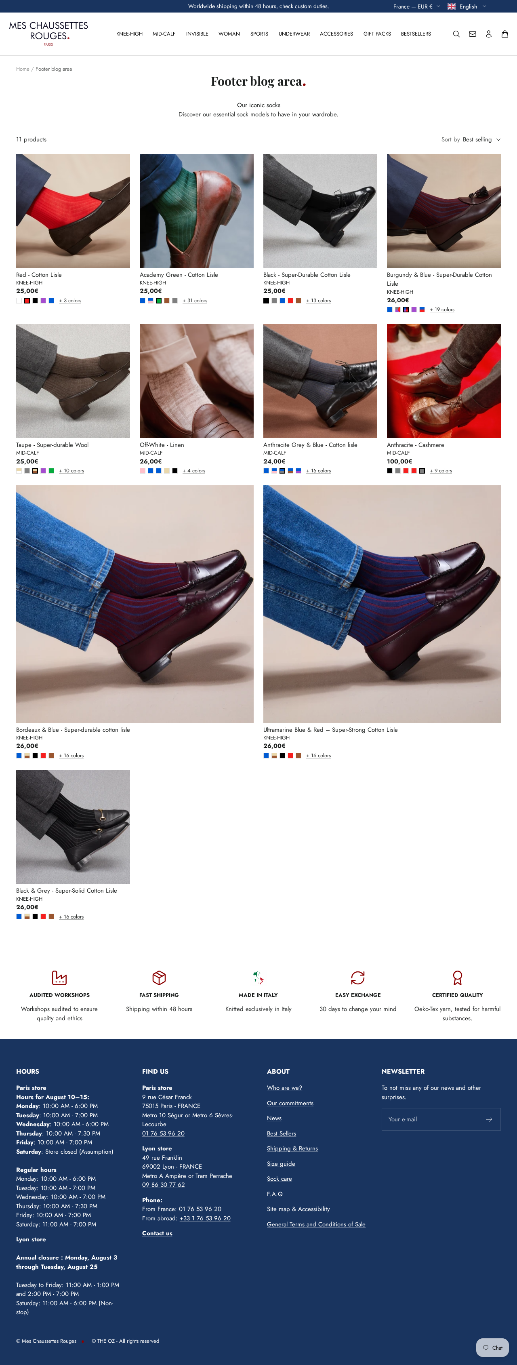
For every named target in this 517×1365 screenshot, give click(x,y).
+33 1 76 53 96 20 (205, 1218)
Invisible (197, 34)
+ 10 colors (60, 470)
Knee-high (129, 34)
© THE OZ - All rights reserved (125, 1341)
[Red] (27, 300)
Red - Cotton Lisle (39, 274)
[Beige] (167, 471)
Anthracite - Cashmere (415, 444)
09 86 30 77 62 (163, 1184)
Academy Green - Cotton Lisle (179, 274)
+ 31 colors (184, 300)
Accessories (336, 34)
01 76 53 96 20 (163, 1133)
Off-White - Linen (162, 444)
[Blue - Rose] (150, 300)
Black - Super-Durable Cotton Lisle (307, 274)
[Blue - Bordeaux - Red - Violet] (406, 309)
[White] (19, 300)
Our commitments (290, 1103)
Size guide (281, 1163)
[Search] (456, 34)
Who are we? (284, 1087)
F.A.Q (275, 1194)
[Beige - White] (19, 471)
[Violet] (43, 300)
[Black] (35, 300)
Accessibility (314, 1209)
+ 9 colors (431, 470)
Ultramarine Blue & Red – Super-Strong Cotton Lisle (330, 729)
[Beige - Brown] (35, 471)
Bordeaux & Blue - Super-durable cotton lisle (73, 729)
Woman (229, 34)
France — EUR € (413, 6)
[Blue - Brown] (290, 471)
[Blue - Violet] (298, 471)
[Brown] (167, 300)
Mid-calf (164, 34)
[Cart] (505, 34)
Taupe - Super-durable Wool (52, 444)
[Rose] (142, 471)
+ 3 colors (60, 300)
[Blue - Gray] (282, 471)
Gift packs (377, 34)
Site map (278, 1209)
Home (22, 69)
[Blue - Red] (422, 309)
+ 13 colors (307, 300)
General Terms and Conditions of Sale (316, 1224)
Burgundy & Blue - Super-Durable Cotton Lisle (439, 279)
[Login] (489, 34)
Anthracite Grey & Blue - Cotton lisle (310, 444)
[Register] (489, 1119)
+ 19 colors (431, 309)
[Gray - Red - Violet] (398, 309)
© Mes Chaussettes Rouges (46, 1341)
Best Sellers (281, 1133)
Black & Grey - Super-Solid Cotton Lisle (66, 890)
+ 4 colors (184, 470)
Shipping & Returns (292, 1148)
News (274, 1118)
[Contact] (473, 34)
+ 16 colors (60, 755)
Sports (259, 34)
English (469, 6)
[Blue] (51, 300)
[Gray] (175, 300)
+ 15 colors (307, 470)
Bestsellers (416, 34)
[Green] (159, 300)
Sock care (279, 1178)
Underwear (294, 34)
